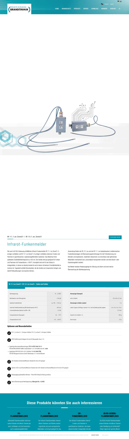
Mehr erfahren (105, 435)
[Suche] (119, 8)
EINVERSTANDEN (95, 435)
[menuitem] (57, 8)
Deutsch (106, 4)
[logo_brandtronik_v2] (19, 8)
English (112, 4)
